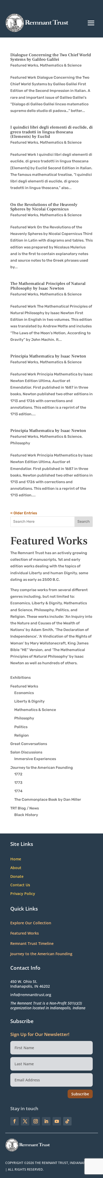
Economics (24, 693)
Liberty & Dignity (29, 701)
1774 (18, 791)
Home (15, 859)
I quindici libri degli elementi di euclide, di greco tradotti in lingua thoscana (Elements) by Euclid (51, 132)
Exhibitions (20, 677)
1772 (18, 774)
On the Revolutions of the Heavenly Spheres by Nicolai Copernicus (43, 207)
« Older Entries (23, 513)
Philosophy (20, 443)
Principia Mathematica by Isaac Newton (48, 356)
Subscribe (80, 1093)
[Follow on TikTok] (67, 1121)
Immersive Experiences (35, 759)
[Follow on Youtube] (57, 1121)
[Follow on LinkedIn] (46, 1121)
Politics (20, 727)
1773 (18, 782)
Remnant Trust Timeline (32, 943)
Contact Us (20, 885)
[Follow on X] (25, 1121)
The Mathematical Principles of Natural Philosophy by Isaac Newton (48, 286)
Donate (17, 876)
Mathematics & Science (61, 65)
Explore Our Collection (30, 922)
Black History (26, 815)
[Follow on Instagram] (35, 1121)
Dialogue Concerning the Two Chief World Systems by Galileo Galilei (50, 57)
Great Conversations (28, 744)
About (15, 868)
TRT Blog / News (24, 808)
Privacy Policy (22, 894)
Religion (21, 735)
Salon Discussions (26, 752)
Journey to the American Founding (41, 767)
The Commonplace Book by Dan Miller (47, 799)
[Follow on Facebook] (14, 1121)
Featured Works (24, 65)
